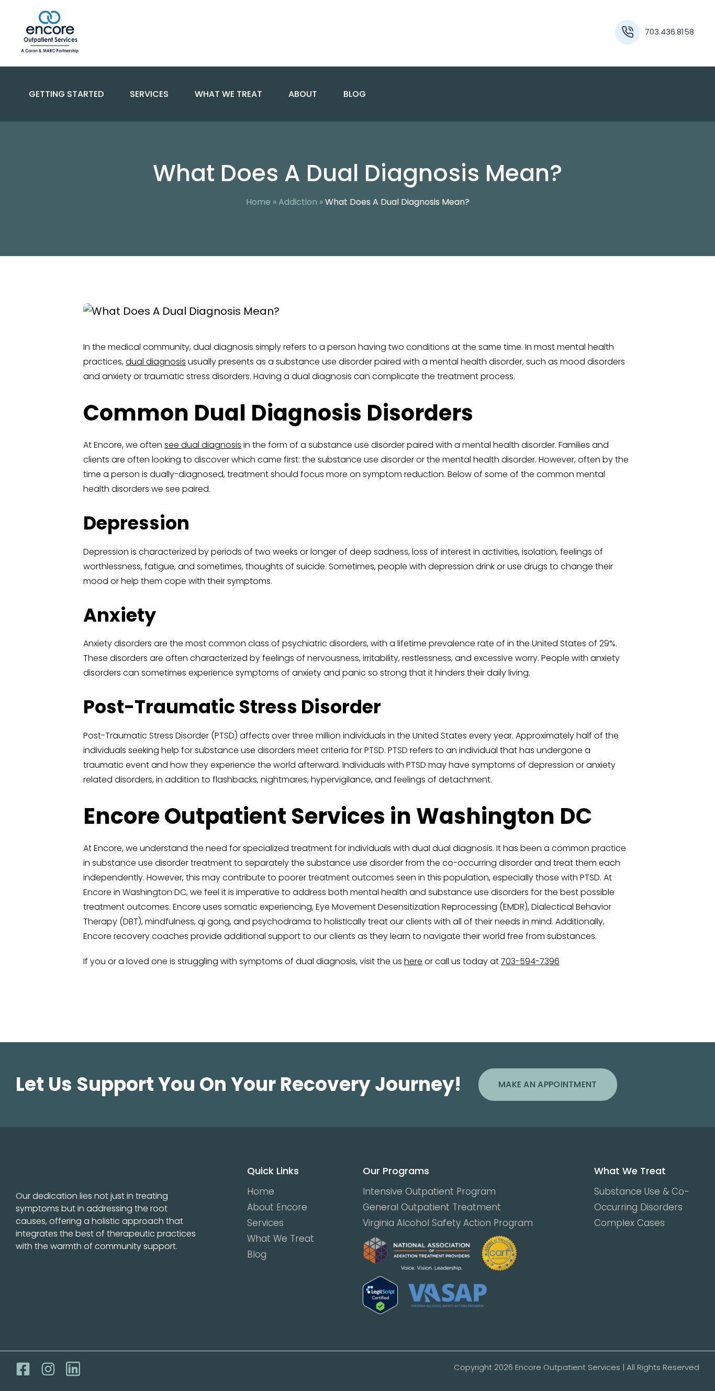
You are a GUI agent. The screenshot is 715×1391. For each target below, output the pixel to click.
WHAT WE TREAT (228, 94)
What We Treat (280, 1238)
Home (258, 202)
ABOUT (302, 94)
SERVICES (149, 94)
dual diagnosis (156, 362)
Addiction (297, 202)
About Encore (277, 1207)
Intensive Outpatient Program (429, 1191)
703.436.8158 (669, 31)
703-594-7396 (530, 961)
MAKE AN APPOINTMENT (547, 1084)
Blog (354, 94)
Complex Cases (629, 1223)
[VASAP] (447, 1295)
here (413, 961)
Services (265, 1223)
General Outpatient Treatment (432, 1207)
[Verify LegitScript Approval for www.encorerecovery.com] (380, 1295)
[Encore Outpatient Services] (105, 31)
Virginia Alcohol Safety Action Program (448, 1223)
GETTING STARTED (66, 94)
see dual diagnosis (202, 445)
